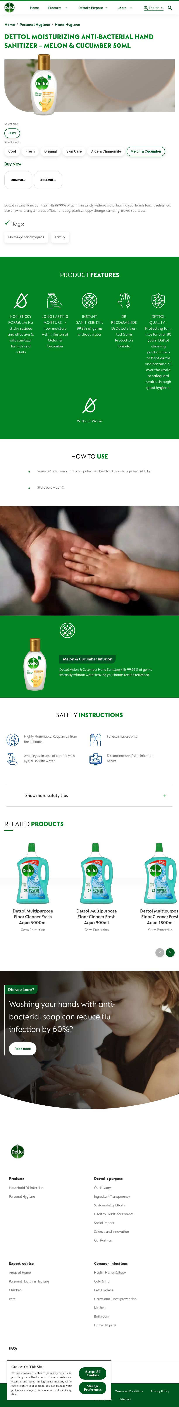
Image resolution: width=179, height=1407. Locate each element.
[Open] (170, 7)
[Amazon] (18, 180)
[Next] (170, 952)
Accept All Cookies (93, 1373)
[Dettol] (9, 8)
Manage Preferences (93, 1387)
